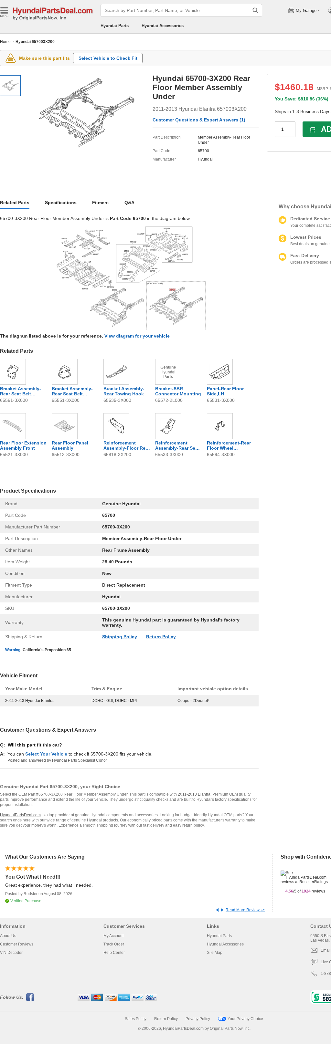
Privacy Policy (198, 1019)
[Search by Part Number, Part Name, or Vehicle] (255, 10)
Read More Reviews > (245, 910)
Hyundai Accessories (163, 25)
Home (5, 41)
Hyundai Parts (115, 25)
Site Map (214, 952)
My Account (113, 936)
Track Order (113, 944)
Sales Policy (135, 1019)
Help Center (114, 952)
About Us (8, 936)
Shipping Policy (119, 636)
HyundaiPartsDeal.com (20, 815)
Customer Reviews (16, 944)
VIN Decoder (11, 952)
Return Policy (161, 636)
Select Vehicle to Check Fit (108, 58)
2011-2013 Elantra (194, 794)
